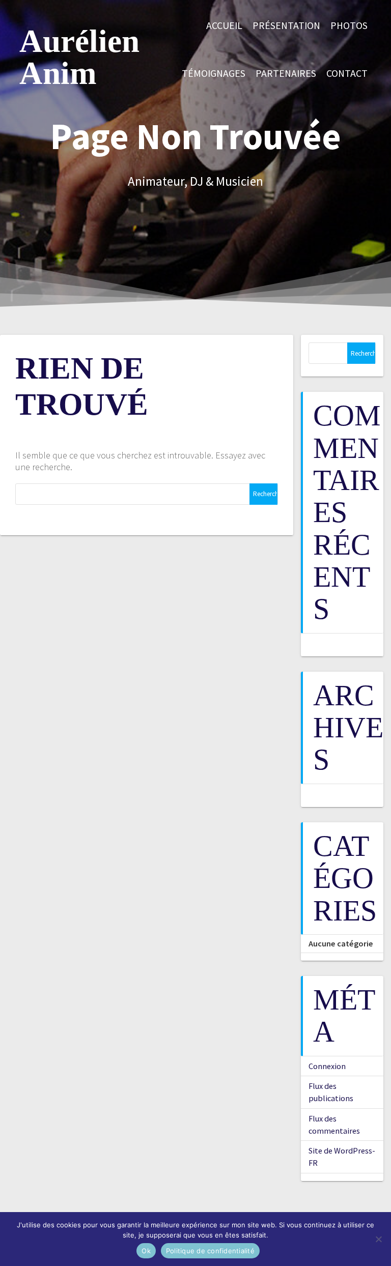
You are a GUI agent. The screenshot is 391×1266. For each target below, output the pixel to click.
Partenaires (286, 73)
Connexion (327, 1066)
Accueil (224, 25)
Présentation (286, 25)
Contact (347, 73)
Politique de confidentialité (210, 1251)
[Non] (378, 1239)
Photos (349, 25)
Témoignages (213, 73)
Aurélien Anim (79, 57)
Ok (146, 1251)
